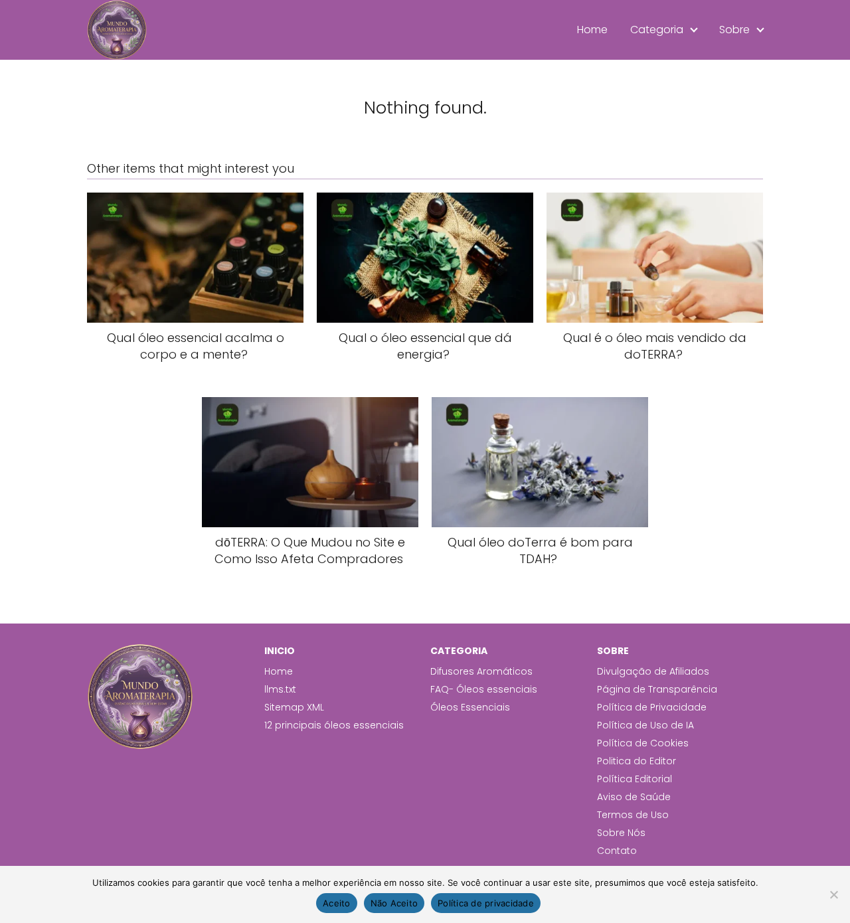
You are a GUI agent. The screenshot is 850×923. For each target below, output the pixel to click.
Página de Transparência (657, 689)
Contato (617, 850)
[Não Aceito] (833, 894)
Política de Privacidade (652, 707)
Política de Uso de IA (645, 725)
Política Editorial (634, 779)
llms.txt (280, 689)
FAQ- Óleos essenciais (483, 689)
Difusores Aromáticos (481, 671)
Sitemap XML (294, 707)
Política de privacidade (486, 903)
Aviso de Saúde (634, 796)
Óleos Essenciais (470, 707)
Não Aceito (394, 903)
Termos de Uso (633, 814)
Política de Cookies (643, 743)
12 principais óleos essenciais (334, 725)
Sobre (734, 29)
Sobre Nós (621, 832)
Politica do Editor (636, 761)
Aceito (337, 903)
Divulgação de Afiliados (653, 671)
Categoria (656, 29)
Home (592, 29)
